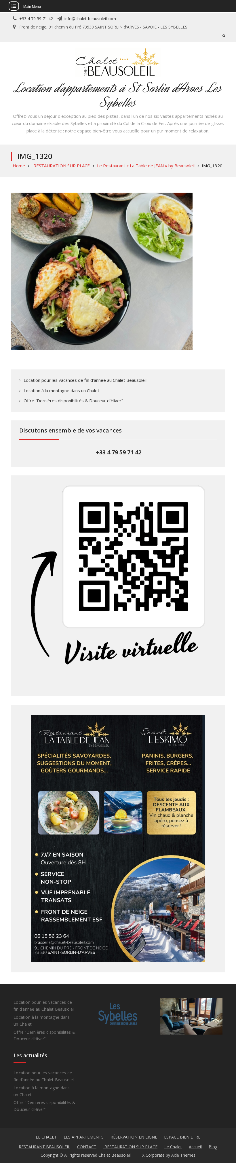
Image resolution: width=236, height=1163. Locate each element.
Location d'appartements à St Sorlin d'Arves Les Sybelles (118, 95)
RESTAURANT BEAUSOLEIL (44, 1146)
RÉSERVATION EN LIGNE (134, 1137)
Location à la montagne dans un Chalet (61, 390)
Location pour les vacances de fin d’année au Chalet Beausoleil (85, 380)
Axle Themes (183, 1155)
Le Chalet (173, 1146)
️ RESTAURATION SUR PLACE (130, 1146)
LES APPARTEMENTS (84, 1137)
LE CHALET (46, 1137)
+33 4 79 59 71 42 (36, 18)
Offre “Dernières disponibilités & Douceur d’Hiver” (73, 400)
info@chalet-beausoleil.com (90, 18)
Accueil (195, 1146)
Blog (213, 1146)
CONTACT (86, 1146)
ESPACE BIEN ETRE (182, 1137)
